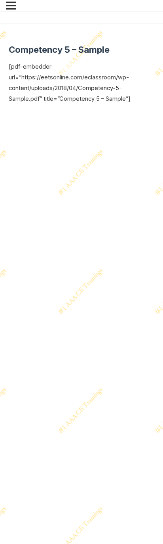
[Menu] (11, 5)
